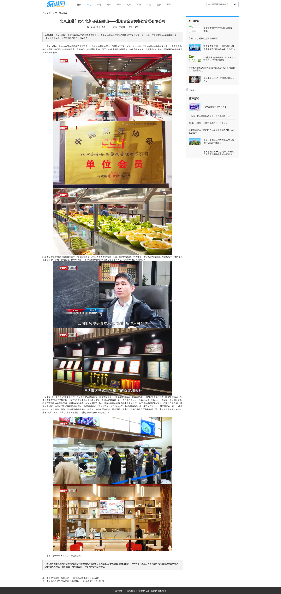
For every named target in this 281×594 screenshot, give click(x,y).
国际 (109, 4)
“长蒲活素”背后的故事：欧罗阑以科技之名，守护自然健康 (219, 58)
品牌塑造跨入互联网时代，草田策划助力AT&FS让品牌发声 (211, 131)
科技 (149, 4)
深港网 (154, 590)
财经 (119, 4)
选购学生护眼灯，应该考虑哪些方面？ (218, 79)
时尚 (139, 4)
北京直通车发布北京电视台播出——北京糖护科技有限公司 (77, 580)
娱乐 (159, 4)
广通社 (122, 27)
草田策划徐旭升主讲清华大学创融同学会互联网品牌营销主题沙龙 (218, 153)
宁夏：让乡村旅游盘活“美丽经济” (204, 38)
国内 (89, 4)
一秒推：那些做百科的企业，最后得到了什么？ (210, 116)
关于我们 (119, 590)
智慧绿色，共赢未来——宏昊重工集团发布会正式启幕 (75, 577)
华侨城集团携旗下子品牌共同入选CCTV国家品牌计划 (218, 141)
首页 (79, 4)
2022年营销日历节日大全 (215, 107)
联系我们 (131, 590)
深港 (99, 4)
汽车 (129, 4)
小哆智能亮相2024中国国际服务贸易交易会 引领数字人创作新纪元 (212, 69)
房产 (169, 4)
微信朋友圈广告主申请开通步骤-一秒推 (219, 29)
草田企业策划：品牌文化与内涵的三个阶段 (208, 122)
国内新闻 (63, 13)
